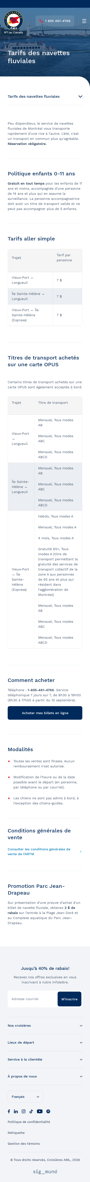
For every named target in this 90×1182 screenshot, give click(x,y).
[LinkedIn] (16, 1111)
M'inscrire (69, 999)
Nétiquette (16, 1133)
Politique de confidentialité (29, 1122)
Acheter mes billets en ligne (45, 713)
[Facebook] (9, 1111)
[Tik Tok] (31, 1111)
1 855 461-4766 (58, 21)
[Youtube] (39, 1111)
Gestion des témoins (24, 1143)
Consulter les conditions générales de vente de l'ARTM (39, 851)
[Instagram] (23, 1111)
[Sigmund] (45, 1171)
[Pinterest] (48, 1111)
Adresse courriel (25, 999)
